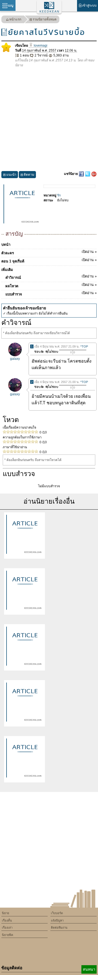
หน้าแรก (15, 19)
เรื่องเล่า (7, 927)
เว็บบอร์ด (57, 913)
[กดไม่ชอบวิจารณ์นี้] (51, 351)
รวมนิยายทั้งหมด (45, 19)
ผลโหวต (51, 285)
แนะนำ (11, 175)
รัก (59, 195)
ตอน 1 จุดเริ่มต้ (49, 260)
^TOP (84, 346)
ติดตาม (29, 175)
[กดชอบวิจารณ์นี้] (37, 351)
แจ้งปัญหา (57, 920)
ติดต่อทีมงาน (59, 927)
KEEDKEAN (49, 11)
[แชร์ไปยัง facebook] (82, 174)
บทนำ (5, 245)
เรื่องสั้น (7, 920)
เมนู (10, 5)
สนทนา (89, 969)
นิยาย (5, 913)
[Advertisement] (49, 119)
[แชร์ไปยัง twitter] (88, 174)
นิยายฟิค (7, 935)
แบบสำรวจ (51, 293)
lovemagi (40, 45)
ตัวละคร (49, 252)
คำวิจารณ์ (51, 277)
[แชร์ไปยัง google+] (94, 174)
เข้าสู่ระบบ (89, 5)
